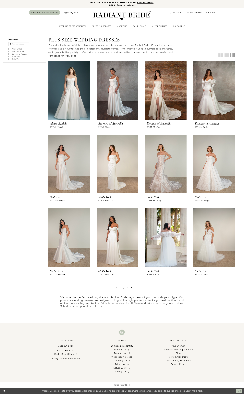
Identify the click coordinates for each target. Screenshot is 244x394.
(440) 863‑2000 (66, 346)
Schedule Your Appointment (178, 349)
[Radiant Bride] (122, 15)
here (200, 391)
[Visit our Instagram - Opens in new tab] (122, 332)
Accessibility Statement (178, 360)
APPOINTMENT (145, 2)
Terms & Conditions (178, 357)
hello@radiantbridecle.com (66, 358)
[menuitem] (44, 12)
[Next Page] (131, 287)
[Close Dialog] (4, 390)
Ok (239, 391)
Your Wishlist (178, 346)
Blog (178, 353)
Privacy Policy (178, 364)
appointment (86, 306)
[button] (193, 12)
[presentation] (69, 90)
